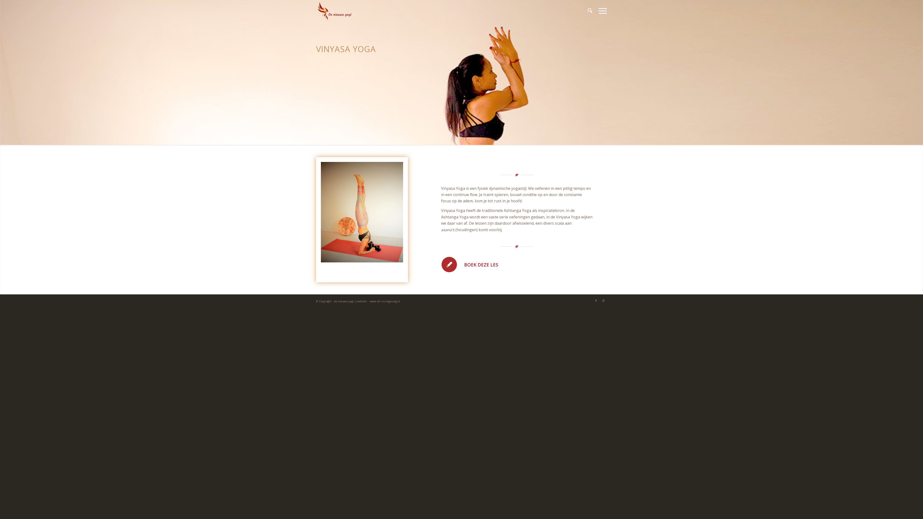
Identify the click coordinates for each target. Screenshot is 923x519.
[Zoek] (590, 11)
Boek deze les (481, 265)
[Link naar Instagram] (603, 300)
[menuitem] (590, 11)
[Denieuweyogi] (334, 11)
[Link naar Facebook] (596, 300)
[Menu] (601, 11)
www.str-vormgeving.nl (385, 301)
